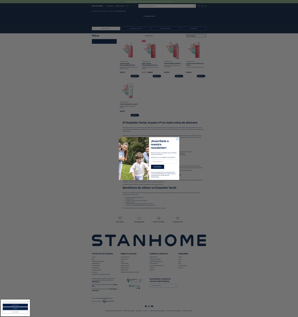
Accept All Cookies (15, 305)
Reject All (15, 308)
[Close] (28, 302)
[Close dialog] (177, 139)
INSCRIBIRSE (157, 167)
